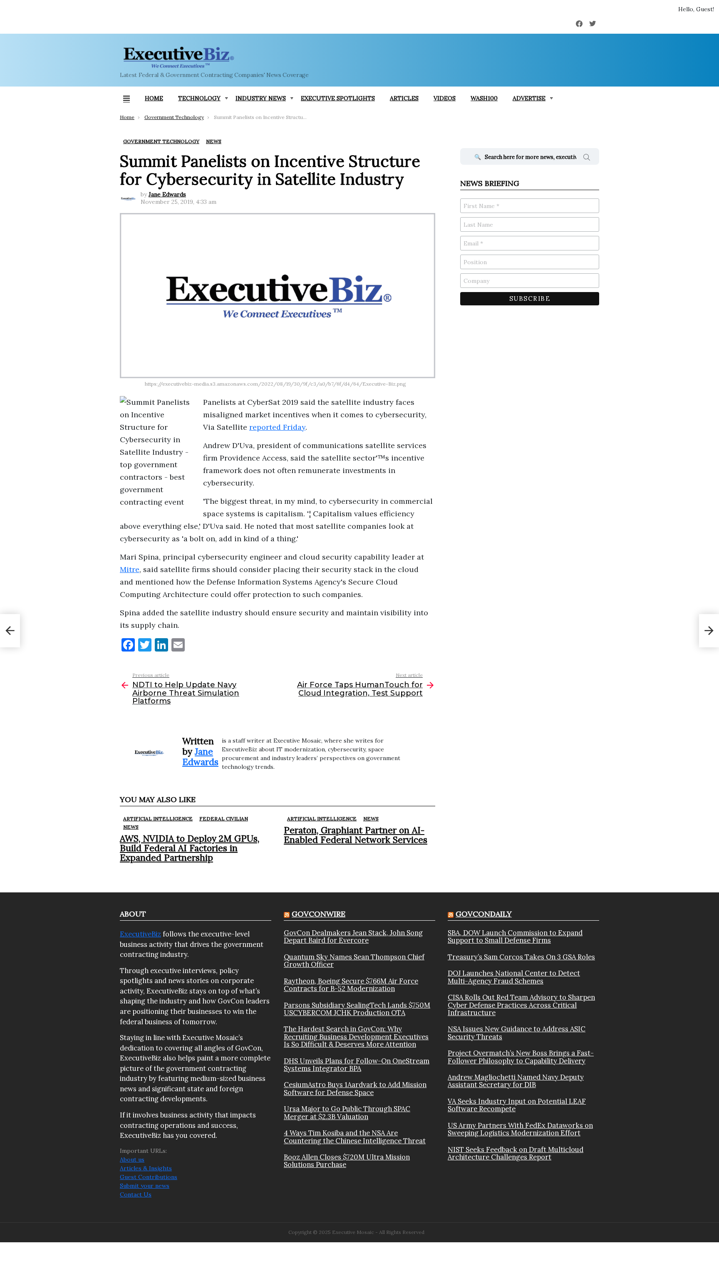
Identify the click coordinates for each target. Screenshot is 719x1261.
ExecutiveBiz (140, 934)
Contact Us (135, 1194)
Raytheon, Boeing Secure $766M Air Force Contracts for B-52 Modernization (351, 985)
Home (154, 98)
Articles (404, 98)
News (131, 827)
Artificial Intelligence (158, 818)
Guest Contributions (148, 1177)
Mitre (129, 569)
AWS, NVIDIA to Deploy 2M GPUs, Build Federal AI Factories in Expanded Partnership (189, 848)
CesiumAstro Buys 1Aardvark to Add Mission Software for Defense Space (355, 1088)
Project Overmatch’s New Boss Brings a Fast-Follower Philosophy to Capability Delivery (521, 1057)
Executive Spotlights (338, 98)
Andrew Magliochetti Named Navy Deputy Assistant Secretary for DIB (516, 1081)
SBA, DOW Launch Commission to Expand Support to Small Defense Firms (515, 936)
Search (586, 158)
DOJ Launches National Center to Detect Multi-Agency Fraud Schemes (514, 977)
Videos (445, 98)
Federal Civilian (223, 818)
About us (132, 1159)
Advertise (529, 98)
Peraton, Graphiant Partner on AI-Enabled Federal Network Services (355, 835)
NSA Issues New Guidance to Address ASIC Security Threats (516, 1033)
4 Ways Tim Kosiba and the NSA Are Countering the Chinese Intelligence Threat (355, 1137)
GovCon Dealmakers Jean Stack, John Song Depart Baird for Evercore (353, 936)
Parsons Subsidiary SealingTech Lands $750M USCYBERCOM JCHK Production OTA (357, 1009)
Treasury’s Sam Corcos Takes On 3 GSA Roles (521, 957)
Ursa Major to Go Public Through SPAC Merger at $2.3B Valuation (347, 1112)
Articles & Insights (146, 1168)
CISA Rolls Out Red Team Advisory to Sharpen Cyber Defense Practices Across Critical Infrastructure (521, 1004)
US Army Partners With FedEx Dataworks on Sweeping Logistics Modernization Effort (520, 1129)
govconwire (318, 914)
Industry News (261, 98)
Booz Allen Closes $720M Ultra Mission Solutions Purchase (347, 1161)
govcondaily (484, 914)
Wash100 (484, 98)
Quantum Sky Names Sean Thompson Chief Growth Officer (354, 961)
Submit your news (144, 1185)
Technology (199, 98)
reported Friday (277, 427)
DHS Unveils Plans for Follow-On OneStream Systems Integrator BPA (356, 1065)
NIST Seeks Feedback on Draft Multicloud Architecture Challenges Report (515, 1153)
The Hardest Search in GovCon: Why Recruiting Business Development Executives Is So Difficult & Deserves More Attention (356, 1036)
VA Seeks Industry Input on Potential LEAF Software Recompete (517, 1105)
